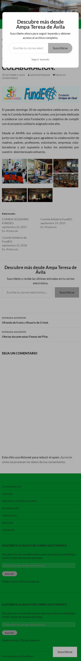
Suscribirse (60, 48)
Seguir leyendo (40, 59)
